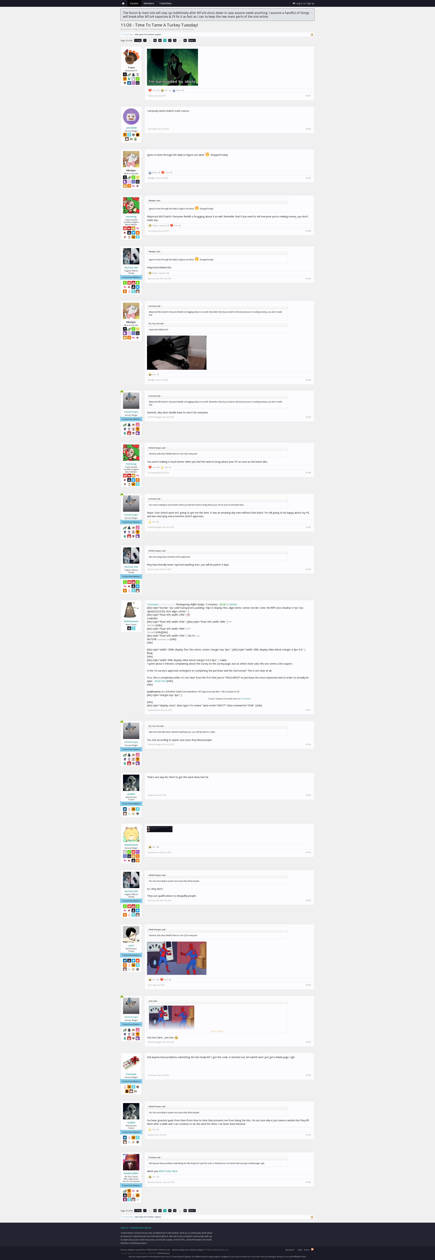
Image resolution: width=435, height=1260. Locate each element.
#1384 (308, 231)
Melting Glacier (174, 29)
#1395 (308, 900)
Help (300, 1249)
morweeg (131, 216)
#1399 (308, 1135)
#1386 (308, 380)
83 (185, 40)
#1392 (308, 744)
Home (123, 3)
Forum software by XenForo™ (145, 1249)
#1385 (308, 278)
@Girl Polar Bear (168, 1171)
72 (175, 40)
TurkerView (245, 699)
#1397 (308, 1042)
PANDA (233, 604)
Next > (192, 40)
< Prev (138, 40)
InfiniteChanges (131, 412)
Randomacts (131, 844)
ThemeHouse (163, 1253)
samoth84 (131, 127)
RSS (312, 1249)
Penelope (131, 1074)
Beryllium (290, 1249)
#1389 (308, 527)
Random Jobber (131, 1173)
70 (165, 40)
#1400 (308, 1182)
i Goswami (153, 604)
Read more (161, 681)
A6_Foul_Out (131, 267)
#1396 (308, 985)
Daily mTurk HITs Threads (145, 29)
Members (149, 3)
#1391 (308, 710)
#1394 (308, 852)
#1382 (308, 129)
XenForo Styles (197, 1249)
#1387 (308, 417)
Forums (134, 3)
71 (170, 40)
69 (160, 40)
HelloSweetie (131, 621)
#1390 (308, 569)
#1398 (308, 1075)
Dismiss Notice (311, 12)
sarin (131, 945)
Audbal (131, 794)
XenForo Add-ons (180, 1249)
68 (155, 40)
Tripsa (150, 95)
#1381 (308, 96)
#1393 (308, 795)
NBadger (152, 178)
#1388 (308, 472)
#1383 (308, 178)
